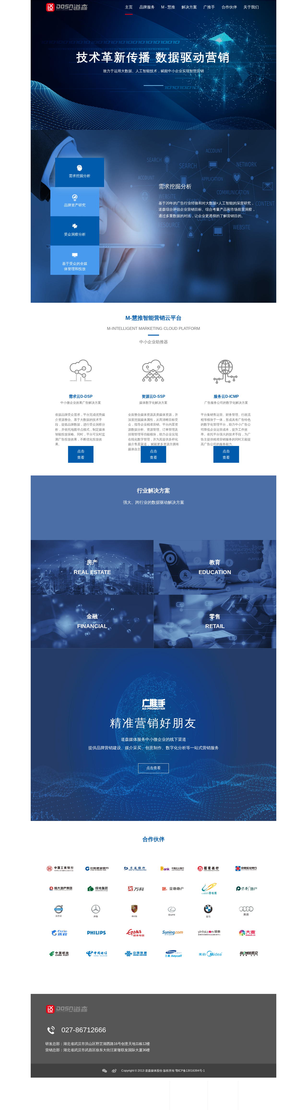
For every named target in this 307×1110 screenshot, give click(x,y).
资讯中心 (252, 1091)
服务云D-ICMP (189, 1104)
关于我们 (251, 7)
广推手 (209, 7)
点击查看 (80, 454)
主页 (129, 7)
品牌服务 (147, 7)
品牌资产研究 (144, 1097)
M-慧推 (183, 1083)
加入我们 (252, 1104)
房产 (218, 1091)
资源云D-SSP (188, 1097)
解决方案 (189, 7)
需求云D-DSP (188, 1091)
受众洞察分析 (144, 1104)
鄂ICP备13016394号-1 (190, 1070)
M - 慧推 (168, 7)
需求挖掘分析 (144, 1091)
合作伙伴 (229, 7)
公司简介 (252, 1097)
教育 (218, 1097)
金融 (218, 1104)
